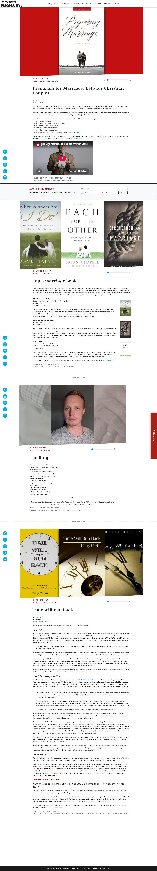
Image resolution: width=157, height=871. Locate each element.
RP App (42, 508)
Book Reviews (57, 178)
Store (88, 3)
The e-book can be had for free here (46, 779)
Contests (34, 508)
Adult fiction (39, 811)
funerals (40, 510)
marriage (70, 180)
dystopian (68, 813)
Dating (68, 178)
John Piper (60, 180)
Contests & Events (102, 3)
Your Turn (77, 510)
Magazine (52, 3)
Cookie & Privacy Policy (99, 868)
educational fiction (92, 813)
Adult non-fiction (41, 178)
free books (51, 180)
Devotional (78, 3)
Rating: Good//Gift (42, 621)
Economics (78, 813)
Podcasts (66, 3)
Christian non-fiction (49, 366)
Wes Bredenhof (43, 271)
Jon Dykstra (42, 78)
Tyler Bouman (40, 448)
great (114, 813)
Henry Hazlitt (124, 813)
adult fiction (46, 813)
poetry (57, 510)
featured (64, 366)
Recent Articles (58, 364)
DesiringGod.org (78, 138)
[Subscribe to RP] (5, 177)
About (117, 3)
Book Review (57, 813)
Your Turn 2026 (53, 508)
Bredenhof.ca (108, 360)
